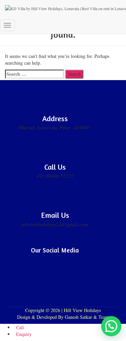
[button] (111, 326)
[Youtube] (63, 260)
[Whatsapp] (81, 260)
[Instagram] (46, 260)
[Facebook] (29, 260)
